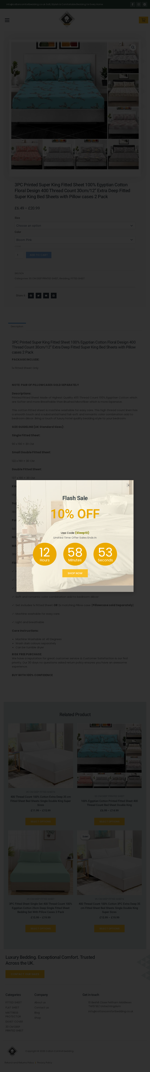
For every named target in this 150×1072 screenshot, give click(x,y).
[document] (75, 536)
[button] (128, 485)
